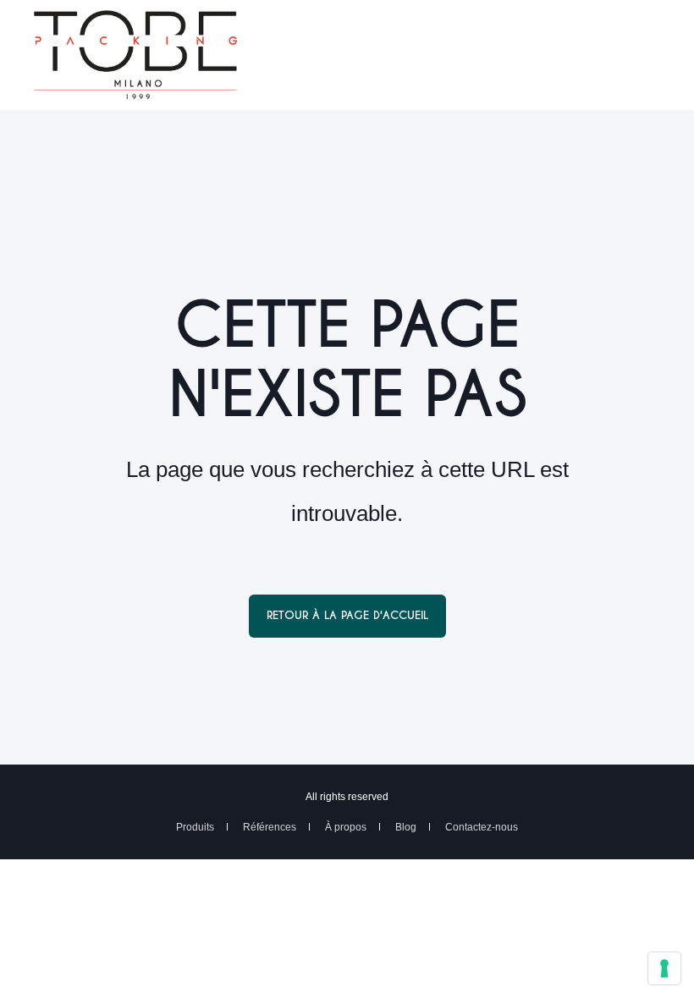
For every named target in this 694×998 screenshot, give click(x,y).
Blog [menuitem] (405, 827)
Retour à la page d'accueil (347, 615)
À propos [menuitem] (345, 827)
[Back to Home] (135, 89)
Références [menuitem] (269, 827)
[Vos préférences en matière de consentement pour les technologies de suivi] (664, 968)
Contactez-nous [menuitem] (481, 827)
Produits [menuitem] (195, 827)
